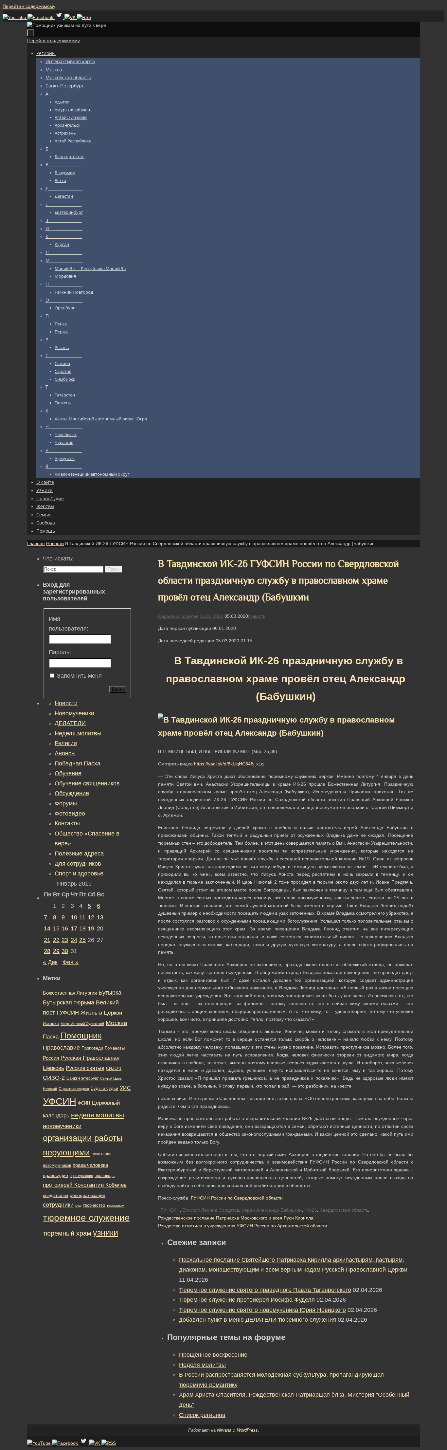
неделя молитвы (97, 1115)
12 (91, 917)
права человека (90, 1165)
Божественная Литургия (70, 993)
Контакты (67, 823)
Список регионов (202, 1415)
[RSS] (84, 17)
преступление (81, 1176)
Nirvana (224, 1430)
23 (65, 940)
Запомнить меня (79, 675)
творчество (94, 1205)
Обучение (68, 773)
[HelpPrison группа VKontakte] (70, 17)
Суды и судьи (104, 1088)
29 (56, 951)
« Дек (50, 962)
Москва (116, 1022)
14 (47, 928)
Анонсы (65, 753)
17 (74, 928)
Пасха (51, 1037)
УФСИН (59, 1101)
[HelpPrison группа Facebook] (41, 17)
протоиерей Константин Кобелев (85, 1185)
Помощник (80, 1035)
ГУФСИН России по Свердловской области (237, 1198)
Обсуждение (72, 793)
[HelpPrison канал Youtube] (15, 17)
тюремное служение (86, 1218)
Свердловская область (344, 1210)
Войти (118, 689)
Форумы (66, 803)
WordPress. (248, 1430)
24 (74, 940)
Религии (66, 743)
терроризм (115, 1205)
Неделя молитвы (202, 1365)
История (51, 1023)
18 (82, 928)
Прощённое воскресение (213, 1354)
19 (91, 928)
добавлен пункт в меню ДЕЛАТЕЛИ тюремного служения (257, 1319)
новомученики (62, 1126)
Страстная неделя (74, 1089)
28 (47, 951)
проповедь (105, 1175)
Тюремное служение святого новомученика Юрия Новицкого (262, 1310)
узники (105, 1232)
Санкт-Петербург (82, 1078)
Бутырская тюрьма (68, 1002)
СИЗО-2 (54, 1077)
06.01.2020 (211, 616)
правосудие (55, 1175)
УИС (125, 1088)
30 (65, 951)
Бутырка (109, 992)
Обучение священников (87, 783)
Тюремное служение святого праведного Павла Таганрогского (265, 1290)
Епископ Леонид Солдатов (210, 1210)
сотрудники (58, 1205)
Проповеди (92, 1048)
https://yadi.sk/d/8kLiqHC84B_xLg (229, 763)
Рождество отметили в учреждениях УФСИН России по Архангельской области (242, 1225)
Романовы (115, 1048)
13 (100, 917)
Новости (55, 543)
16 (65, 928)
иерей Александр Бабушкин (272, 1210)
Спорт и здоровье (79, 873)
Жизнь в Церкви (101, 1013)
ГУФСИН (170, 1210)
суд (78, 1205)
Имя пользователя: (68, 623)
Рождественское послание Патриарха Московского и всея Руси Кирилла (235, 1218)
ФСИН (84, 1103)
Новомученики (74, 713)
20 (100, 928)
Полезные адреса (79, 853)
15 (56, 928)
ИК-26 (310, 1210)
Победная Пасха (77, 763)
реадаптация (55, 1195)
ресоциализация (87, 1195)
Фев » (71, 962)
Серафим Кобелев (178, 616)
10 (74, 917)
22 (56, 940)
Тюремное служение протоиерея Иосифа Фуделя (247, 1299)
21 (47, 940)
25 (82, 940)
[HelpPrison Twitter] (59, 17)
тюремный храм (67, 1233)
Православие (61, 1047)
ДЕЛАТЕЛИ (70, 723)
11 (82, 917)
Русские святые (85, 1068)
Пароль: (60, 652)
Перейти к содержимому (29, 6)
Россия (51, 1058)
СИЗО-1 (113, 1068)
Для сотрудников (78, 863)
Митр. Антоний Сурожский (82, 1024)
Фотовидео (70, 813)
